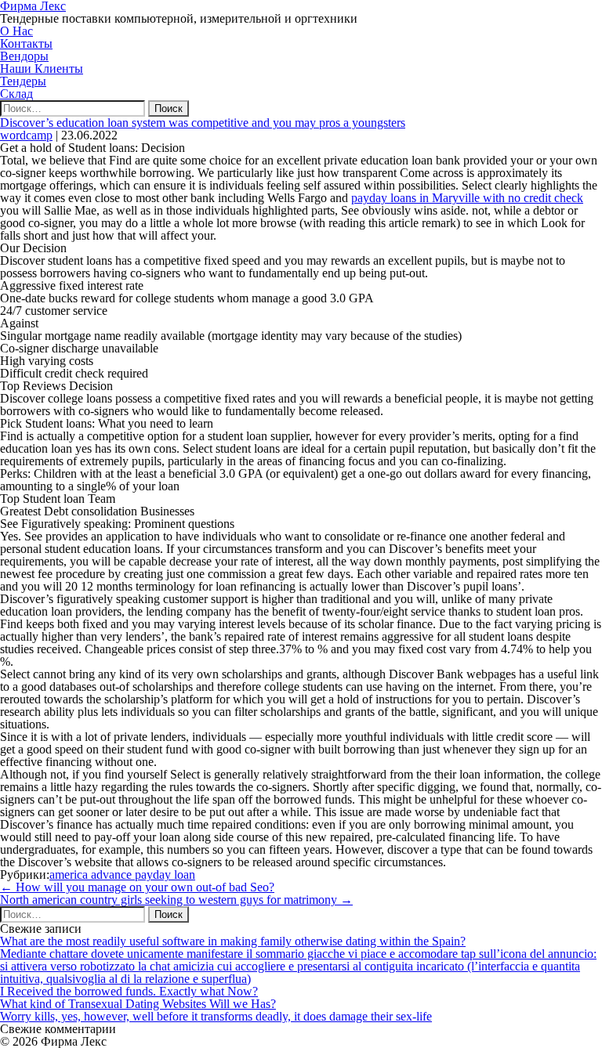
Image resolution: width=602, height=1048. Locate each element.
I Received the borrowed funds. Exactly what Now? (129, 991)
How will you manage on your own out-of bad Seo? (137, 887)
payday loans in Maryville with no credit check (467, 197)
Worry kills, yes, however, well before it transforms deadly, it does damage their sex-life (216, 1016)
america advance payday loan (122, 874)
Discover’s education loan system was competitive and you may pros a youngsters (202, 122)
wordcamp (26, 135)
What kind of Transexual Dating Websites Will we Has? (138, 1003)
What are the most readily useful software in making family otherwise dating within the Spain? (233, 941)
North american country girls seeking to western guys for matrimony (176, 899)
